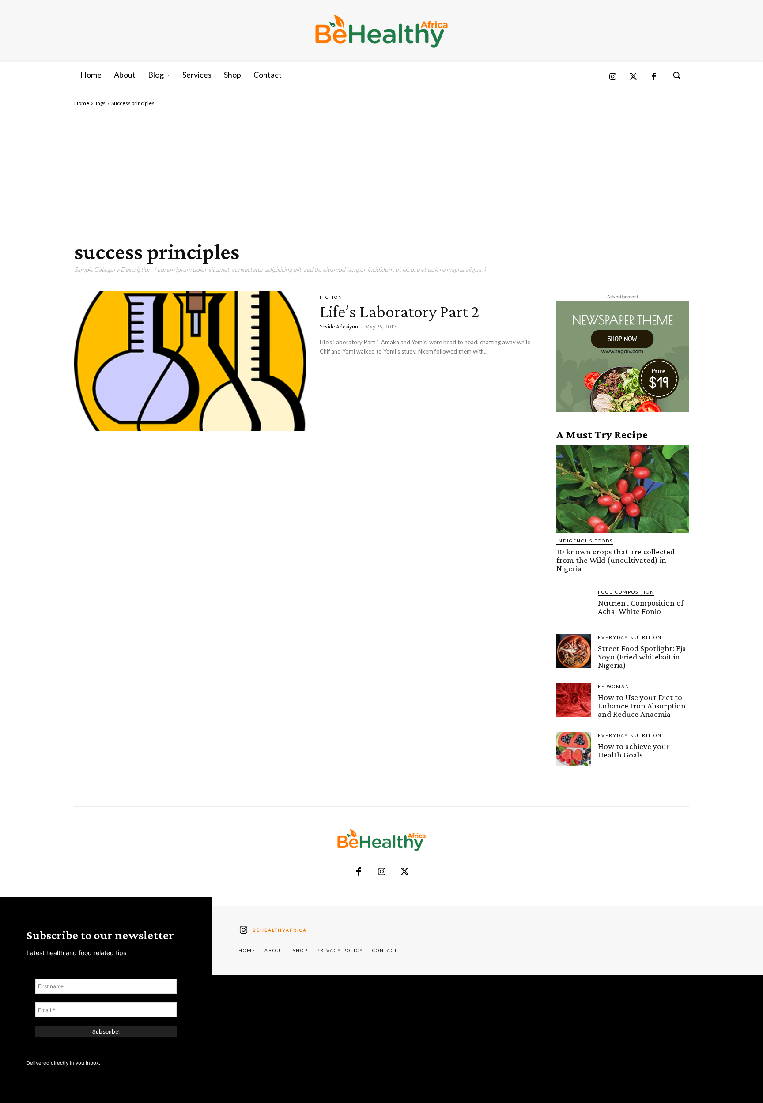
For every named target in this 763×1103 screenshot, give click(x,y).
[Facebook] (653, 77)
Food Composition (626, 592)
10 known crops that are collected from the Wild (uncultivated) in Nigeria (615, 560)
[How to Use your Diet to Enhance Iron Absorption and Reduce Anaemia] (573, 700)
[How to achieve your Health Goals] (573, 749)
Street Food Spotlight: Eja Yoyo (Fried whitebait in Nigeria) (642, 657)
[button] (676, 75)
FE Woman (614, 686)
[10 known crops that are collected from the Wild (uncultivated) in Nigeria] (622, 489)
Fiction (331, 297)
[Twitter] (633, 77)
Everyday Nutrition (630, 637)
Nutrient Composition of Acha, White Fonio (641, 607)
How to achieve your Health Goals (634, 750)
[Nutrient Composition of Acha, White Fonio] (573, 605)
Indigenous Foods (584, 540)
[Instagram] (612, 77)
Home (81, 103)
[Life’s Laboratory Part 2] (190, 361)
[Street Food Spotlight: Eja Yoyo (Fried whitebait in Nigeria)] (573, 651)
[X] (404, 872)
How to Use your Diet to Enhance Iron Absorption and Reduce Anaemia (642, 706)
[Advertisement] (381, 173)
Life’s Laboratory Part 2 (399, 311)
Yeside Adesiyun (339, 326)
